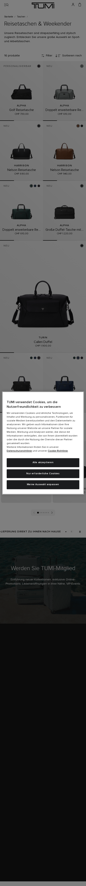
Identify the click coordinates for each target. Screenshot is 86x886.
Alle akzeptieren (43, 462)
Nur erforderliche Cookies (42, 473)
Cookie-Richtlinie (58, 451)
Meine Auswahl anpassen (43, 484)
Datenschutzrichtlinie (19, 451)
